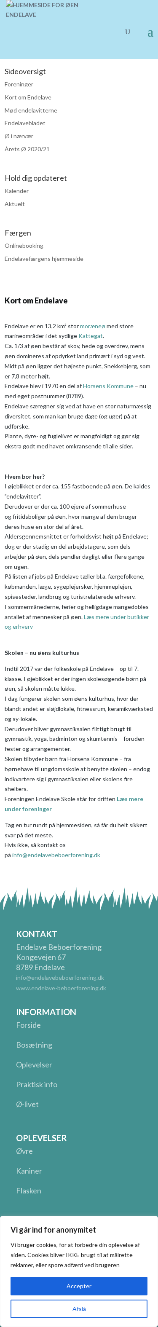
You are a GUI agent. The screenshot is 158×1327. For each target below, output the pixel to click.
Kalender (17, 190)
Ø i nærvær (19, 135)
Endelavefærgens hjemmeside (44, 258)
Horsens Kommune (108, 385)
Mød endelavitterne (31, 110)
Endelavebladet (25, 122)
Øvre (24, 1150)
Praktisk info (36, 1084)
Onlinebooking (24, 245)
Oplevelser (34, 1064)
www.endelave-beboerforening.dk (61, 988)
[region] (79, 1271)
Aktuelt (15, 203)
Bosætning (34, 1044)
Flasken (28, 1190)
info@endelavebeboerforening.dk (56, 854)
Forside (28, 1024)
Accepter (79, 1285)
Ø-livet (27, 1104)
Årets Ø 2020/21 (27, 149)
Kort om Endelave (28, 97)
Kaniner (29, 1170)
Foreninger (19, 84)
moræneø (92, 326)
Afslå (79, 1308)
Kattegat (90, 335)
